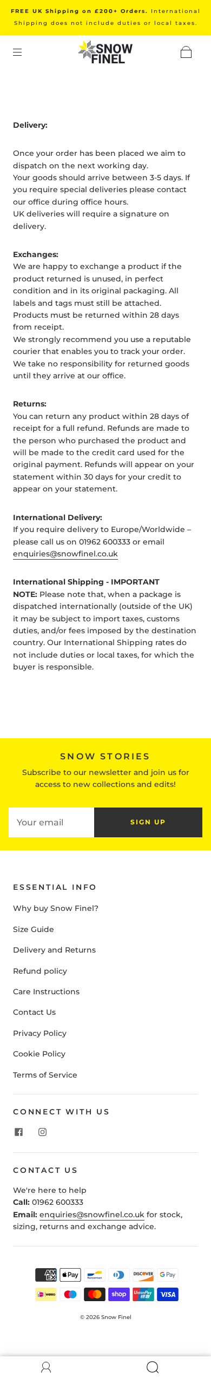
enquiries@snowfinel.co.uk (65, 554)
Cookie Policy (39, 1054)
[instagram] (42, 1132)
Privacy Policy (40, 1033)
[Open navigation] (25, 51)
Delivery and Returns (54, 950)
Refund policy (40, 971)
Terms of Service (45, 1075)
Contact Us (34, 1012)
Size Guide (33, 929)
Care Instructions (46, 991)
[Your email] (51, 822)
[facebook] (18, 1132)
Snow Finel (116, 1317)
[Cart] (186, 52)
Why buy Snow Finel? (55, 908)
